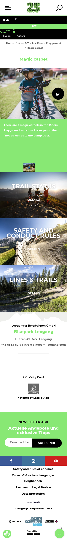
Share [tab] (22, 36)
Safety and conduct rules (33, 233)
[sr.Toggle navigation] (7, 8)
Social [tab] (8, 36)
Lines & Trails (33, 280)
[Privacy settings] (7, 534)
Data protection (33, 493)
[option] (33, 528)
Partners (21, 487)
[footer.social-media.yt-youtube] (56, 461)
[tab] (59, 8)
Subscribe (47, 443)
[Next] (61, 528)
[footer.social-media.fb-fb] (11, 461)
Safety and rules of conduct (33, 469)
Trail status (33, 187)
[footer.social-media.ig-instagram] (33, 461)
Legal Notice (41, 487)
